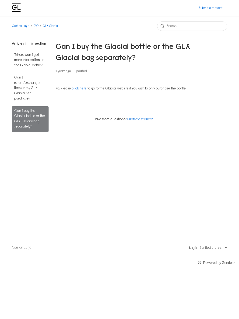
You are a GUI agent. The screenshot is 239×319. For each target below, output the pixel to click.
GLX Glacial (50, 26)
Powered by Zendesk (219, 263)
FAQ (36, 26)
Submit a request (210, 8)
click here (79, 88)
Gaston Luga (20, 26)
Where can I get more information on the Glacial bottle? (29, 60)
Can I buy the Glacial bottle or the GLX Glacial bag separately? (29, 119)
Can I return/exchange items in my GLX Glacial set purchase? (27, 88)
